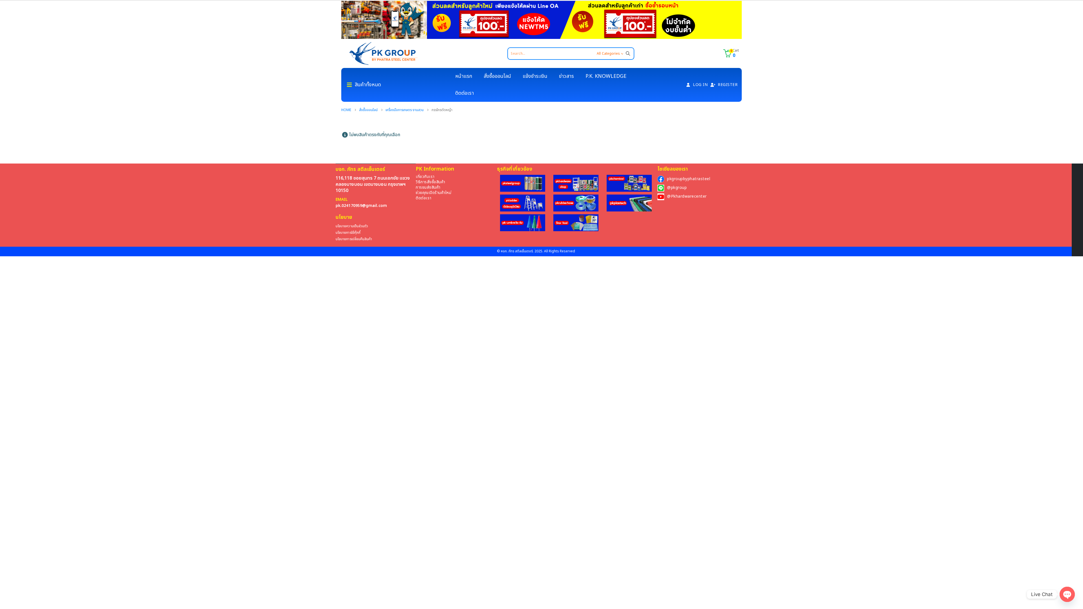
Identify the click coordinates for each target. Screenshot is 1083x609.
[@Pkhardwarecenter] (660, 196)
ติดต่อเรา (464, 93)
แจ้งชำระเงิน (535, 76)
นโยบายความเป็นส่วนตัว (352, 226)
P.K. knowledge (605, 76)
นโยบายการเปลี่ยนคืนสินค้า (354, 239)
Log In (700, 85)
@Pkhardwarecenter (687, 196)
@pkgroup (677, 188)
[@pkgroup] (660, 188)
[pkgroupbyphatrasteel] (660, 179)
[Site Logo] (383, 53)
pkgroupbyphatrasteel (688, 179)
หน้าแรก (463, 76)
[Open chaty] (1067, 594)
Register (728, 85)
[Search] (628, 53)
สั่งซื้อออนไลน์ (497, 76)
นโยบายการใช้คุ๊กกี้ (348, 232)
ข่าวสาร (566, 76)
